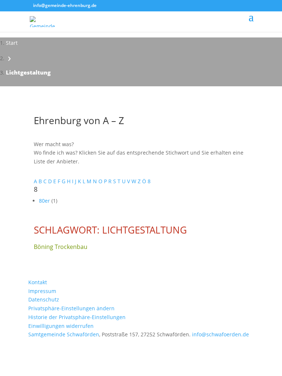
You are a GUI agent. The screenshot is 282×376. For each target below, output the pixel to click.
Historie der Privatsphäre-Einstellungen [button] (77, 317)
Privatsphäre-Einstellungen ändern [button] (71, 308)
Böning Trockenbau (60, 247)
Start (12, 42)
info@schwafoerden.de (220, 334)
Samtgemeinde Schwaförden (63, 334)
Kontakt (37, 282)
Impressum (42, 291)
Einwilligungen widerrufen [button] (61, 325)
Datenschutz (43, 299)
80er (45, 200)
